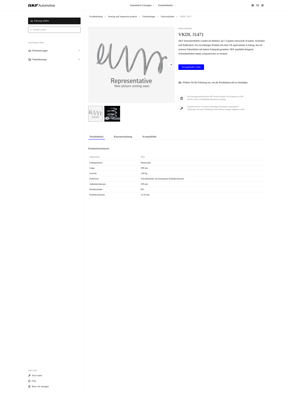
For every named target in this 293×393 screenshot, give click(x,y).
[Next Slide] (170, 64)
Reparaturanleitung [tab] (123, 136)
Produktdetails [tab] (96, 136)
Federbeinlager (149, 16)
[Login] (262, 5)
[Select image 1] (95, 114)
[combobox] (54, 30)
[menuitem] (142, 5)
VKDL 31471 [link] (186, 16)
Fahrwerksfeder (167, 16)
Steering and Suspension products (122, 16)
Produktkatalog (96, 16)
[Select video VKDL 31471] (112, 114)
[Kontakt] (257, 5)
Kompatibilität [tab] (149, 136)
